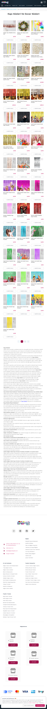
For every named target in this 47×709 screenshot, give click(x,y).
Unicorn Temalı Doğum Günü (32, 565)
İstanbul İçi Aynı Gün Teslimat (32, 549)
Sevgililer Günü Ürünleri (9, 610)
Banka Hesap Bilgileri (30, 553)
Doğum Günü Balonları (30, 584)
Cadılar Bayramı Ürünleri (9, 613)
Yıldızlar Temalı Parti (8, 606)
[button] (28, 341)
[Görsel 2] (10, 144)
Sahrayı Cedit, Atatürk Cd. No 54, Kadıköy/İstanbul (13, 544)
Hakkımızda (28, 555)
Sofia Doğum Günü (7, 598)
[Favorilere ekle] (14, 22)
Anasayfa (3, 9)
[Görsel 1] (9, 144)
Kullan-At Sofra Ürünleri (9, 576)
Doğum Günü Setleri (8, 588)
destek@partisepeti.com (12, 550)
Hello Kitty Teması (7, 600)
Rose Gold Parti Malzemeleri (9, 608)
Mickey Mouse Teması (30, 567)
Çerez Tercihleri (29, 557)
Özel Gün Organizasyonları (9, 582)
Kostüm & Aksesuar (7, 586)
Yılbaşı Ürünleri (6, 584)
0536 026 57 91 (9, 548)
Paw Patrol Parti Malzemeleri (32, 582)
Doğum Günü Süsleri (12, 9)
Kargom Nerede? (10, 553)
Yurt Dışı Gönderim (29, 551)
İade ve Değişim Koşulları (31, 545)
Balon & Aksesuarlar (8, 572)
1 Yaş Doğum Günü (7, 567)
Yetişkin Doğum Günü (8, 578)
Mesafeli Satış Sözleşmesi (31, 541)
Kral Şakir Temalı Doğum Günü (32, 580)
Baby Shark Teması (7, 596)
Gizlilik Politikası (29, 543)
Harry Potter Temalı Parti (31, 574)
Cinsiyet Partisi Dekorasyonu (9, 604)
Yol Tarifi (13, 645)
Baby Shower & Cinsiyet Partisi (10, 574)
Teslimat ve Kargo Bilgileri (31, 547)
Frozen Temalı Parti (30, 572)
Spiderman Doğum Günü (31, 578)
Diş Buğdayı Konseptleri (8, 615)
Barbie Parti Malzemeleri (9, 602)
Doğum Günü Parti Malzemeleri (10, 565)
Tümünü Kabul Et (40, 705)
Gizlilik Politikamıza (33, 702)
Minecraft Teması (29, 576)
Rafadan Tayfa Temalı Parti (9, 617)
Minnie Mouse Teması (30, 569)
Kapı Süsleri (24, 401)
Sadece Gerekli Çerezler (29, 705)
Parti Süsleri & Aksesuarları (9, 580)
